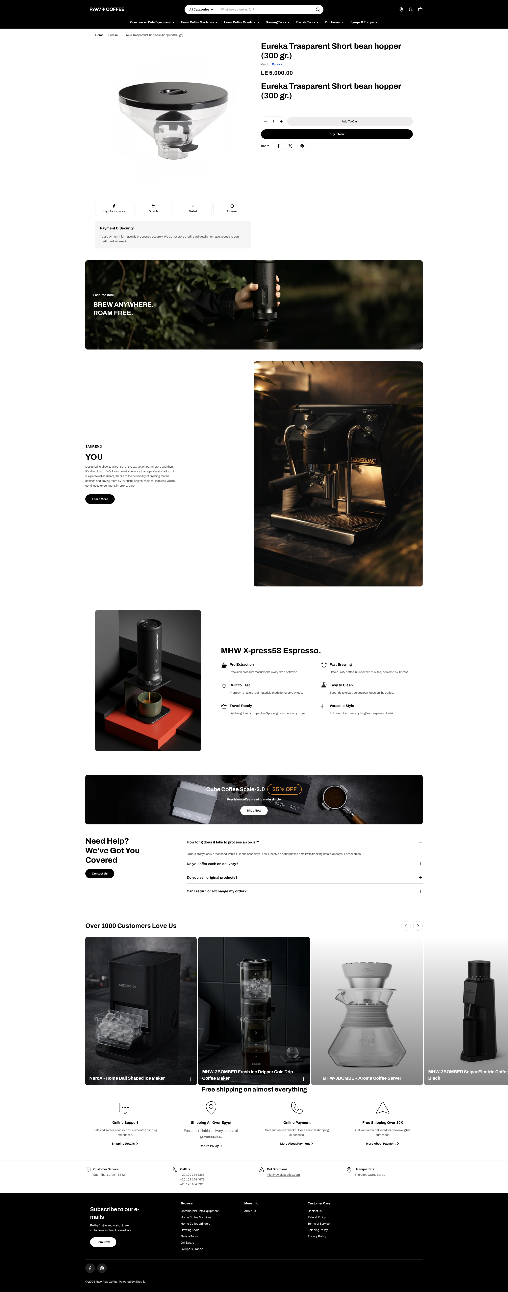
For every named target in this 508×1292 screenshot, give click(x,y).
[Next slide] (418, 926)
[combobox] (254, 9)
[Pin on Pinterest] (302, 146)
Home (99, 35)
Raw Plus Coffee (106, 1281)
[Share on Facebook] (278, 146)
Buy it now (336, 134)
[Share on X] (290, 146)
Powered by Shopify (132, 1281)
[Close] (190, 1079)
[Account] (410, 9)
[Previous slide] (406, 926)
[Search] (318, 9)
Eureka (113, 35)
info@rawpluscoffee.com (283, 1174)
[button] (141, 1078)
